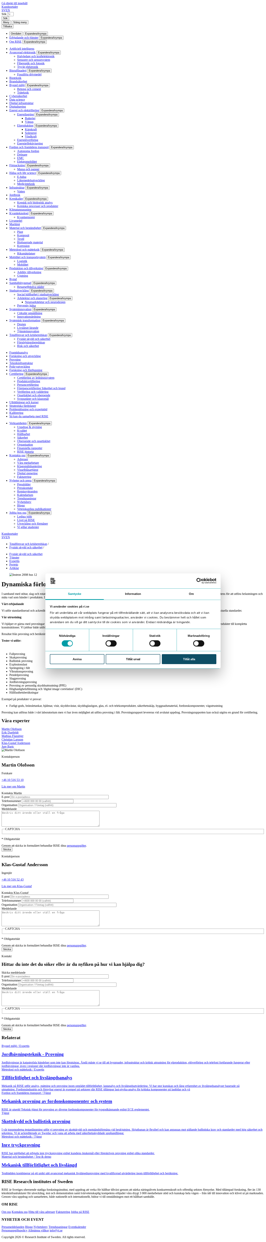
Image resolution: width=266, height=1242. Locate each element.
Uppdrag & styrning (29, 427)
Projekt (13, 564)
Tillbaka (7, 26)
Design (21, 324)
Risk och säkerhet (28, 346)
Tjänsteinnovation (28, 331)
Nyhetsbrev (24, 502)
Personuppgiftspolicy (14, 1230)
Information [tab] (133, 593)
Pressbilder (24, 484)
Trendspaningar (26, 498)
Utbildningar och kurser (24, 402)
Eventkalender (77, 1227)
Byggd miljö (17, 85)
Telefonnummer (11, 801)
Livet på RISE (26, 520)
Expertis (14, 561)
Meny (6, 22)
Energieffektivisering (30, 143)
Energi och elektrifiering (24, 110)
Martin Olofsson (12, 729)
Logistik (22, 261)
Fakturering (24, 476)
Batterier (30, 118)
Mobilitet (22, 264)
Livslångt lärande (27, 327)
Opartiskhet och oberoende (33, 395)
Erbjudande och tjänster (23, 37)
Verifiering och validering (32, 391)
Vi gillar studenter (28, 527)
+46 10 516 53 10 (13, 780)
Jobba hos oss (17, 512)
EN (8, 10)
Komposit (23, 235)
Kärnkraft (31, 129)
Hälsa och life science (22, 173)
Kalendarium (25, 495)
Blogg (21, 505)
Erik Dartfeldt (10, 732)
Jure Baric (8, 746)
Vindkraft (31, 136)
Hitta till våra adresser (41, 1212)
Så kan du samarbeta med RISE (28, 416)
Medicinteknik (26, 183)
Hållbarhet (23, 434)
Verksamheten (18, 423)
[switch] (111, 643)
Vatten (21, 191)
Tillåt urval (133, 659)
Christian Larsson (12, 739)
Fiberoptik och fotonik (31, 63)
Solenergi (31, 133)
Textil (20, 238)
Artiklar (14, 568)
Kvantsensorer (26, 217)
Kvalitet (22, 430)
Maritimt (14, 224)
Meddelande (9, 809)
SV (4, 10)
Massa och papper (28, 169)
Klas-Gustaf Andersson (16, 743)
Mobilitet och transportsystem (27, 257)
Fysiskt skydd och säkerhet (33, 339)
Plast (20, 231)
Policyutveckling (19, 366)
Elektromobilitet (27, 161)
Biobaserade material (30, 242)
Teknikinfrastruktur (21, 363)
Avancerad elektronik (22, 52)
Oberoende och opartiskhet (33, 441)
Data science (17, 99)
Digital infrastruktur (21, 103)
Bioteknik (15, 78)
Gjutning (22, 275)
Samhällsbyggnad (20, 283)
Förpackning (17, 165)
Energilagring (25, 114)
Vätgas (29, 121)
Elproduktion (25, 125)
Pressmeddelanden (13, 1227)
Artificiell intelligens (21, 48)
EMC (20, 158)
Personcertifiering (28, 384)
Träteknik (23, 92)
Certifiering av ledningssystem (35, 377)
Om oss (6, 1212)
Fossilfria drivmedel (29, 74)
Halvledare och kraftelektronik (36, 56)
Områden (16, 33)
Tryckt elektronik (27, 66)
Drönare (22, 154)
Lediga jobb (24, 516)
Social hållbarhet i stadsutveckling (38, 294)
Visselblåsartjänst (27, 469)
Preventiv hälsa (26, 305)
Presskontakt (25, 488)
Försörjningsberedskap (31, 342)
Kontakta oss (17, 455)
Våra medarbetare (28, 462)
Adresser (22, 459)
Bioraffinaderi (17, 70)
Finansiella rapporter (29, 448)
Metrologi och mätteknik (24, 249)
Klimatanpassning (20, 209)
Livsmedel (15, 220)
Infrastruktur (17, 187)
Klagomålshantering (29, 466)
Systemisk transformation (24, 320)
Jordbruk (14, 195)
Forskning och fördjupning (25, 370)
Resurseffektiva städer (30, 286)
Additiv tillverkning (29, 272)
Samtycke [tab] (74, 593)
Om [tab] (191, 593)
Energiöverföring (27, 140)
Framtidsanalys (18, 352)
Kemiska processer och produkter (37, 206)
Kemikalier (16, 198)
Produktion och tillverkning (26, 268)
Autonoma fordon (28, 151)
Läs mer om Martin (13, 786)
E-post (6, 796)
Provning (15, 359)
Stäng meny (20, 22)
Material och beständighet (25, 228)
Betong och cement (29, 89)
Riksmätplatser (26, 253)
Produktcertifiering (28, 381)
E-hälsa (21, 176)
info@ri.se (56, 1230)
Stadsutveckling (19, 290)
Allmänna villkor (38, 1230)
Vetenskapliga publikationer (34, 509)
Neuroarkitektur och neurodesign (45, 302)
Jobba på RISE (80, 1212)
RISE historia (25, 451)
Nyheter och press (20, 480)
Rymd (13, 279)
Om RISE (15, 41)
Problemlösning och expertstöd (28, 409)
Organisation (25, 444)
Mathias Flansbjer (12, 736)
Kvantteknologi (18, 213)
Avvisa (77, 659)
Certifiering (16, 373)
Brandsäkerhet (18, 81)
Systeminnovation (20, 309)
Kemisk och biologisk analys (35, 202)
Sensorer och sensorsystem (33, 59)
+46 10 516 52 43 (13, 879)
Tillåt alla (189, 659)
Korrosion (23, 246)
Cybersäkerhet (18, 96)
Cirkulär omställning (29, 313)
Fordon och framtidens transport (29, 147)
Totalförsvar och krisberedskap (28, 335)
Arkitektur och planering (32, 298)
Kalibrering (16, 412)
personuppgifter (76, 845)
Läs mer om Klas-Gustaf (17, 886)
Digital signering (27, 473)
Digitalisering (17, 106)
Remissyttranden (27, 491)
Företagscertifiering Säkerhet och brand (41, 388)
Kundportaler (10, 6)
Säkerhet (22, 437)
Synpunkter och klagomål (33, 398)
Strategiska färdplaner (22, 405)
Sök (4, 14)
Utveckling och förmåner (32, 523)
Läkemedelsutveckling (31, 180)
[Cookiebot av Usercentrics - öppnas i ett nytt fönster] (199, 581)
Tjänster (14, 557)
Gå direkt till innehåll (14, 3)
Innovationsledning (29, 316)
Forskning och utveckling (25, 356)
